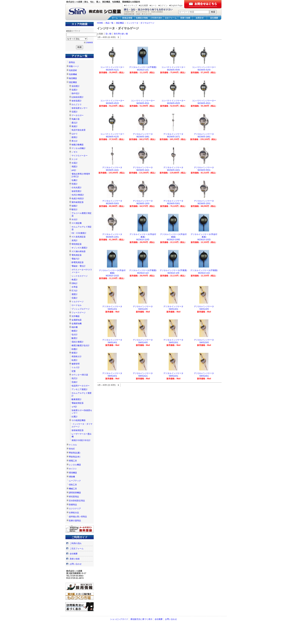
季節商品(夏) (74, 453)
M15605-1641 (112, 170)
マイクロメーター (80, 155)
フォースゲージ (79, 312)
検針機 (75, 327)
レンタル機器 (75, 465)
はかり (75, 134)
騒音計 (75, 209)
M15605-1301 (112, 237)
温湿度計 (76, 86)
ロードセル (77, 305)
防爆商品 (73, 504)
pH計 (74, 170)
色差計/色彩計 (78, 198)
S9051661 (204, 376)
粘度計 (75, 360)
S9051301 (173, 309)
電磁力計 (76, 259)
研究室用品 (74, 496)
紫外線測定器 (78, 202)
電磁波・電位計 (79, 266)
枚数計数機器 (78, 144)
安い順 (108, 34)
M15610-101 (143, 70)
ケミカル (73, 445)
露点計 (75, 123)
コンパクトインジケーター (112, 67)
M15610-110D (142, 239)
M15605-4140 (204, 70)
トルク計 (76, 367)
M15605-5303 (112, 203)
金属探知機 (77, 323)
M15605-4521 (204, 103)
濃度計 (75, 294)
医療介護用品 (75, 520)
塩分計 (75, 334)
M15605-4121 (112, 70)
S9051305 (204, 309)
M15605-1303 (143, 203)
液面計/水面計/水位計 (81, 440)
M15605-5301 (173, 203)
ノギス (75, 152)
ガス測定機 (77, 223)
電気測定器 (77, 255)
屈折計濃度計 (78, 342)
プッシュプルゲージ (81, 309)
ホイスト (73, 469)
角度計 (75, 279)
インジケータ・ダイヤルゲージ (82, 425)
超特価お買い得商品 (78, 516)
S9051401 (112, 342)
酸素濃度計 (77, 399)
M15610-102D (204, 239)
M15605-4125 (112, 137)
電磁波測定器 (78, 403)
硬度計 (75, 353)
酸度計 (75, 338)
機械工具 (73, 488)
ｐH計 (74, 407)
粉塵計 (75, 349)
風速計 (75, 126)
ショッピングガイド (119, 619)
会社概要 (74, 554)
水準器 (75, 287)
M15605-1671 (173, 137)
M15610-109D (173, 239)
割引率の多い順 (121, 34)
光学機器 (76, 316)
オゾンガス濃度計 (80, 248)
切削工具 (73, 485)
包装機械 (73, 74)
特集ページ (74, 66)
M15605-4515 (112, 103)
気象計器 (76, 119)
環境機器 (73, 473)
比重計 (75, 416)
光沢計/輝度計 (78, 195)
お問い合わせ (76, 564)
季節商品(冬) (74, 457)
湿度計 (75, 112)
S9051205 (143, 309)
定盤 (74, 371)
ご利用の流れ (76, 543)
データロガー (78, 115)
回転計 (75, 283)
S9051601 (112, 376)
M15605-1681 (143, 137)
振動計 (75, 206)
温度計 (75, 90)
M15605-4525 (173, 103)
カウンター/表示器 (80, 375)
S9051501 (173, 342)
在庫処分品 (74, 512)
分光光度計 (77, 187)
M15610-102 (204, 273)
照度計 (75, 184)
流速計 (75, 382)
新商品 (72, 62)
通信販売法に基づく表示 (141, 619)
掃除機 (72, 477)
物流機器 (73, 78)
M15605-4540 (173, 70)
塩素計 (75, 180)
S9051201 (112, 309)
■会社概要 (143, 5)
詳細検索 (89, 42)
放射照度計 (77, 191)
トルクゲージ (78, 301)
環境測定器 (77, 244)
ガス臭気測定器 (79, 237)
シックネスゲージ (80, 276)
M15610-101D (112, 276)
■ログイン (163, 5)
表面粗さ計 (77, 356)
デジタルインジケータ (143, 134)
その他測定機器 (79, 420)
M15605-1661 (204, 137)
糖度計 (75, 331)
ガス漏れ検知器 (79, 251)
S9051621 (143, 376)
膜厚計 (75, 137)
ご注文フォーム (77, 548)
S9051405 (143, 342)
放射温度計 (77, 101)
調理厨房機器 (75, 492)
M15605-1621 (143, 170)
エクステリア (75, 508)
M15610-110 (143, 273)
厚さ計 (75, 141)
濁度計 (75, 166)
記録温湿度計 (78, 97)
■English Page (176, 5)
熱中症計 (76, 93)
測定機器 (73, 82)
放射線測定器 (78, 430)
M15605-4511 (143, 103)
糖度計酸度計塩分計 (81, 345)
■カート (153, 5)
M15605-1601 (173, 170)
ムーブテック (75, 481)
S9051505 (204, 342)
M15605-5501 (204, 170)
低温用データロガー (81, 386)
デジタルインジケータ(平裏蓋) (142, 67)
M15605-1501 (204, 203)
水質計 (75, 163)
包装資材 (73, 70)
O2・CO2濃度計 (79, 233)
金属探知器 (77, 320)
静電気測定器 (78, 262)
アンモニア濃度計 (80, 389)
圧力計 (75, 290)
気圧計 (75, 378)
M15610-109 (173, 273)
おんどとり (77, 104)
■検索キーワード (73, 31)
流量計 (75, 298)
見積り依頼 (75, 559)
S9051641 (173, 376)
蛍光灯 (72, 449)
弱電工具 (73, 461)
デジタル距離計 (79, 148)
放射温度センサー (80, 108)
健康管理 (76, 364)
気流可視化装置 (79, 130)
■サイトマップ (130, 5)
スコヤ (75, 159)
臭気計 (75, 240)
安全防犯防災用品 (77, 500)
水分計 (75, 219)
